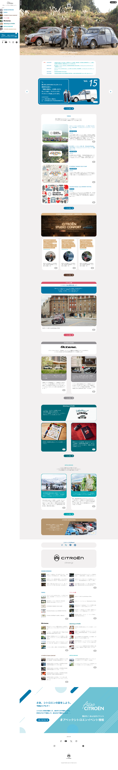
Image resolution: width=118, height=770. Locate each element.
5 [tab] (70, 56)
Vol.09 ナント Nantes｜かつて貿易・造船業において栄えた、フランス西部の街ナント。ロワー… (85, 610)
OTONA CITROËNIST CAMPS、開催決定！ (56, 615)
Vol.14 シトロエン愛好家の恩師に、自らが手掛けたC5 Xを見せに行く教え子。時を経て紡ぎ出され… (57, 580)
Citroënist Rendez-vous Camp (60, 71)
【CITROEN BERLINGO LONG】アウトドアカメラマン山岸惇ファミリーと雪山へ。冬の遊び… (85, 659)
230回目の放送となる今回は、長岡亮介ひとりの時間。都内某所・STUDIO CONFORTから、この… (57, 659)
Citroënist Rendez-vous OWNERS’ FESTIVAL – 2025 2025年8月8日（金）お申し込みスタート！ (73, 73)
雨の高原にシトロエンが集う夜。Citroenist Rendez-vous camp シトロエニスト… (56, 601)
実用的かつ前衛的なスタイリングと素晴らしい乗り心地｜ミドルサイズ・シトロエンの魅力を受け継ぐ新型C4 (57, 637)
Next (110, 91)
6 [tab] (72, 56)
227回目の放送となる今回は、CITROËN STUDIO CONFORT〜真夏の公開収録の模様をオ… (57, 673)
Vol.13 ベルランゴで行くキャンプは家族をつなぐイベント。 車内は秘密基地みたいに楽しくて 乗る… (85, 580)
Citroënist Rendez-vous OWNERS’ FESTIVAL (56, 610)
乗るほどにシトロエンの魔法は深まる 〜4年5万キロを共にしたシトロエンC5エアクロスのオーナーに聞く (57, 628)
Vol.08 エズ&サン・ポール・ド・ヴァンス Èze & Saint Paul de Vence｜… (85, 615)
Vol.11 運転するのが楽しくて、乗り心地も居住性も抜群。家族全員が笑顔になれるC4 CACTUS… (85, 584)
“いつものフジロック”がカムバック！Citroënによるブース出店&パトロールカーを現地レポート (85, 664)
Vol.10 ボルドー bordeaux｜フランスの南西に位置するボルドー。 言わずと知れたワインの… (85, 606)
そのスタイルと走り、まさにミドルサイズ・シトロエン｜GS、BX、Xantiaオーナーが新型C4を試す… (57, 642)
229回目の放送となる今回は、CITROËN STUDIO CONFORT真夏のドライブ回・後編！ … (57, 664)
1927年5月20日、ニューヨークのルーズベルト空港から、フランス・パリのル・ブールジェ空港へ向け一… (85, 642)
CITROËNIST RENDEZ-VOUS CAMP (54, 606)
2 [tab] (65, 56)
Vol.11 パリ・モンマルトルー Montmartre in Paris (85, 601)
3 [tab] (67, 56)
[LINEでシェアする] (70, 545)
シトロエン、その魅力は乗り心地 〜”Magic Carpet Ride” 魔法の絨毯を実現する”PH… (57, 632)
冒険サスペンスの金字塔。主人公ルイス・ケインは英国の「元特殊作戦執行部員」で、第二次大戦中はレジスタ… (85, 632)
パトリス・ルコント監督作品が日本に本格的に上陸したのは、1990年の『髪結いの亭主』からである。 (85, 647)
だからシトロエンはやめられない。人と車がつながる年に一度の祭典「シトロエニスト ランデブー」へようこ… (57, 597)
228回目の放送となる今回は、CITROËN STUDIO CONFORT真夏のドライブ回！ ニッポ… (57, 669)
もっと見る (69, 108)
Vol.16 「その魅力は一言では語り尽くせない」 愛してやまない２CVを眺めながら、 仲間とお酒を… (57, 575)
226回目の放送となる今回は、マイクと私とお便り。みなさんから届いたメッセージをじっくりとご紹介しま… (57, 678)
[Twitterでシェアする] (66, 545)
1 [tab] (63, 56)
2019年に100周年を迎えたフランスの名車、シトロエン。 (85, 627)
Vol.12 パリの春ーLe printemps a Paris (83, 596)
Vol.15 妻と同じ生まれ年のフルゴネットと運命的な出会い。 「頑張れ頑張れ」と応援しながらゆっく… (85, 575)
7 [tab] (74, 56)
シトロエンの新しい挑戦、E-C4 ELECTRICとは (57, 647)
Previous (27, 91)
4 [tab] (68, 56)
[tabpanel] (69, 27)
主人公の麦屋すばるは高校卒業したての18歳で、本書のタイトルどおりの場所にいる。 (85, 637)
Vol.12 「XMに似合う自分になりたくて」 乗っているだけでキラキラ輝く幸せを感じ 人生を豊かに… (57, 584)
